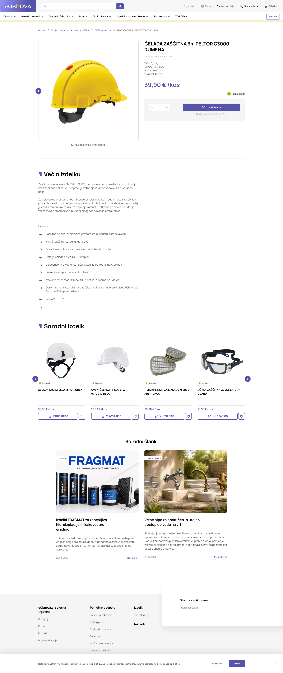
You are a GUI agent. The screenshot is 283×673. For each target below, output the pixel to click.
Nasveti (273, 16)
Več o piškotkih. (173, 663)
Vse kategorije (141, 615)
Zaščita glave (101, 30)
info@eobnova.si (189, 607)
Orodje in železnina (59, 16)
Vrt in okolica (100, 16)
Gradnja (8, 16)
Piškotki (42, 633)
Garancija (95, 636)
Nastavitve (217, 664)
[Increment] (167, 107)
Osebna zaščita (81, 30)
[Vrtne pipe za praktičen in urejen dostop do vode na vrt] (185, 507)
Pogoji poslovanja (47, 640)
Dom (81, 16)
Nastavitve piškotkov (101, 650)
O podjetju (43, 619)
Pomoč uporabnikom (101, 615)
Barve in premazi (30, 16)
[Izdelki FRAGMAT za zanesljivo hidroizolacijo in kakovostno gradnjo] (97, 507)
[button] (38, 91)
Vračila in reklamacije (101, 643)
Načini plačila (97, 622)
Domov (41, 30)
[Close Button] (277, 663)
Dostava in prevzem (100, 629)
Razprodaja (160, 16)
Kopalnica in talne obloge (131, 16)
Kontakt (42, 626)
